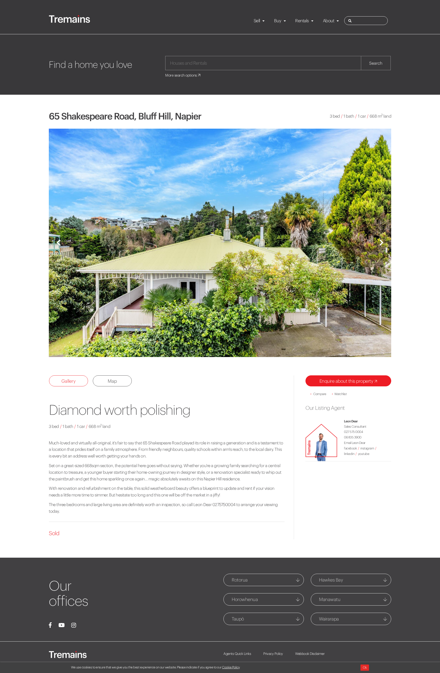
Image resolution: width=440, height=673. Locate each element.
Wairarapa (329, 619)
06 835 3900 (352, 437)
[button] (58, 242)
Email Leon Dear (355, 443)
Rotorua (240, 580)
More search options (181, 75)
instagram (367, 448)
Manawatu (329, 599)
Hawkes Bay (331, 580)
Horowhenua (245, 599)
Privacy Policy (273, 653)
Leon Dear (351, 421)
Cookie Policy (231, 667)
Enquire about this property (346, 381)
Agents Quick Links (237, 653)
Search (375, 63)
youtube (363, 454)
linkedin (349, 454)
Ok (365, 667)
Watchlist (339, 394)
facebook (350, 448)
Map (112, 381)
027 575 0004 (353, 432)
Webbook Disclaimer (309, 653)
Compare (318, 394)
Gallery (68, 381)
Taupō (238, 619)
